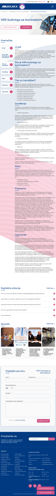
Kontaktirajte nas (10, 27)
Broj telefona (10, 385)
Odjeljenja (3, 451)
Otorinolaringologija (20, 461)
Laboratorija (4, 469)
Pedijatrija (17, 464)
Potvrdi (52, 439)
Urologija (17, 473)
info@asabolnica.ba (47, 462)
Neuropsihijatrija (5, 475)
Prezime (32, 377)
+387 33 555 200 (46, 458)
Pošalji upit (43, 421)
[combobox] (8, 388)
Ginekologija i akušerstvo (7, 464)
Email (8, 393)
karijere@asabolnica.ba (47, 464)
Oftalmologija (18, 454)
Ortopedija (17, 459)
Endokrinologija (5, 457)
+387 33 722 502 (46, 460)
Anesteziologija (5, 454)
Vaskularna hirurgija (19, 475)
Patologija (17, 462)
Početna (4, 11)
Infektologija (4, 466)
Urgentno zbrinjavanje (20, 471)
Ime (7, 377)
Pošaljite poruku (15, 371)
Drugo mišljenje (45, 492)
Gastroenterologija (5, 462)
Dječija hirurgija (5, 455)
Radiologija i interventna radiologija (19, 11)
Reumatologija (18, 469)
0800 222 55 (41, 1)
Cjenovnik (26, 27)
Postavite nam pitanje (14, 401)
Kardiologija (4, 468)
